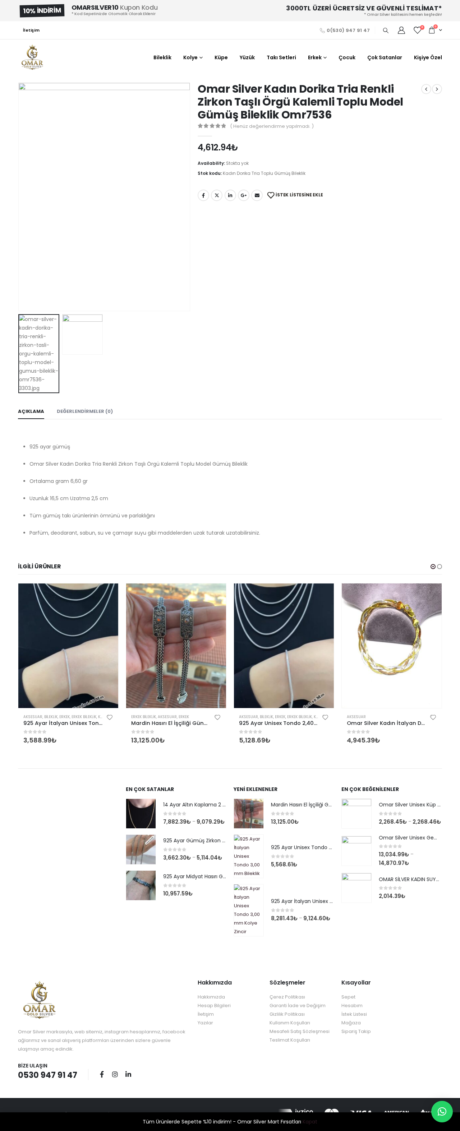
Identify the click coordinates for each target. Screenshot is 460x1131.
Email (257, 195)
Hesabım (352, 1005)
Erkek (315, 57)
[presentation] (19, 196)
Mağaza (351, 1022)
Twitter (216, 195)
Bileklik (162, 57)
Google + (243, 195)
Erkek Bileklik (84, 717)
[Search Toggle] (385, 30)
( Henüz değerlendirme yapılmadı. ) (272, 126)
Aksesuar (32, 717)
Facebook (203, 195)
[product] (68, 645)
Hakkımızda (211, 996)
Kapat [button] (310, 1121)
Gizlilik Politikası (287, 1014)
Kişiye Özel (428, 57)
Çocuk (347, 57)
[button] (433, 566)
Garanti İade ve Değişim (298, 1005)
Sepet (348, 996)
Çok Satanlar (384, 57)
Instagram (115, 1074)
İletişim (31, 30)
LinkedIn (230, 195)
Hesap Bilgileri (214, 1005)
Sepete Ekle (106, 595)
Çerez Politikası (287, 996)
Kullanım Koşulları (290, 1022)
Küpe (221, 57)
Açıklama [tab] (31, 411)
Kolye (190, 57)
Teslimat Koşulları (290, 1040)
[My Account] (401, 30)
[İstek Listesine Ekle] (109, 717)
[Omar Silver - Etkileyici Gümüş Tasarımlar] (32, 57)
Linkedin (128, 1074)
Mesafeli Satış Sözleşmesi (300, 1031)
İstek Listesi (354, 1014)
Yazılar (205, 1022)
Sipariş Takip (356, 1031)
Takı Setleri (281, 57)
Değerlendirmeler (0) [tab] (85, 411)
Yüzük (247, 57)
